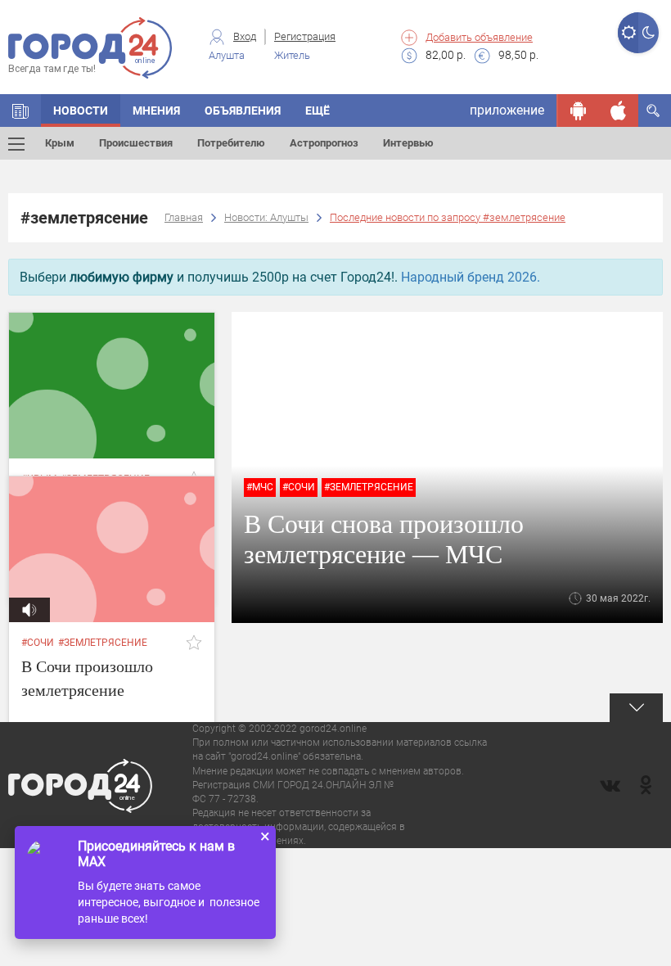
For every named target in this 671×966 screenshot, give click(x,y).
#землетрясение (368, 487)
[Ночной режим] (648, 32)
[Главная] (20, 110)
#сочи (298, 487)
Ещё (317, 110)
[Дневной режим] (628, 32)
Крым (59, 143)
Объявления (243, 110)
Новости (80, 110)
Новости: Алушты (266, 217)
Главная (183, 217)
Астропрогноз (324, 143)
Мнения (156, 110)
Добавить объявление (479, 37)
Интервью (408, 143)
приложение (507, 110)
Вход (244, 36)
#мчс (259, 487)
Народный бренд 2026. (470, 277)
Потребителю (231, 143)
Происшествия (136, 143)
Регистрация (305, 36)
